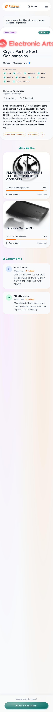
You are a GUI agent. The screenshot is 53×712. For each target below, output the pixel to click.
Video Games (10, 32)
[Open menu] (46, 6)
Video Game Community (14, 134)
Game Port (32, 134)
